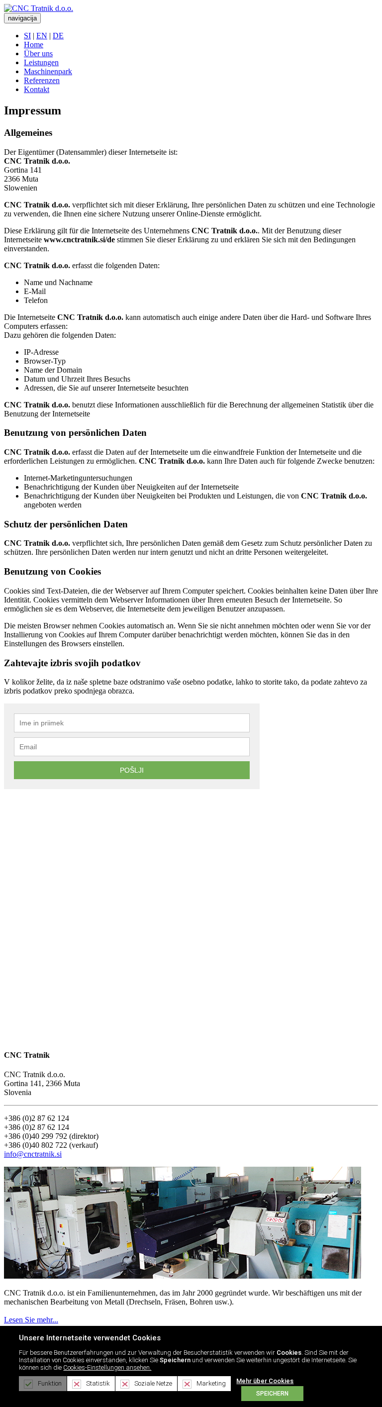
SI (27, 35)
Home (33, 44)
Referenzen (42, 80)
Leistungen (41, 62)
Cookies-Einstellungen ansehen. (107, 1367)
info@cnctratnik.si (33, 1154)
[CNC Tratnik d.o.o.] (38, 8)
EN (41, 35)
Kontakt (36, 89)
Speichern (272, 1393)
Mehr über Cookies (264, 1381)
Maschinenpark (48, 71)
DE (58, 35)
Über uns (38, 53)
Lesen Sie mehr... (31, 1319)
